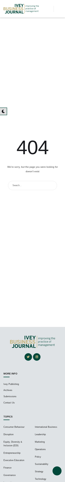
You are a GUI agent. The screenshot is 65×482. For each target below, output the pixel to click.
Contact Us (9, 402)
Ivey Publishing (11, 384)
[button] (50, 9)
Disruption (8, 434)
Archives (7, 390)
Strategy (39, 471)
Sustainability (41, 464)
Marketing (40, 442)
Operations (40, 449)
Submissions (9, 396)
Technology (40, 479)
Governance (9, 475)
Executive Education (13, 460)
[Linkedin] (37, 357)
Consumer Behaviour (13, 427)
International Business (46, 427)
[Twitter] (28, 357)
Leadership (40, 434)
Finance (7, 467)
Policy (38, 456)
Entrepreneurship (11, 453)
